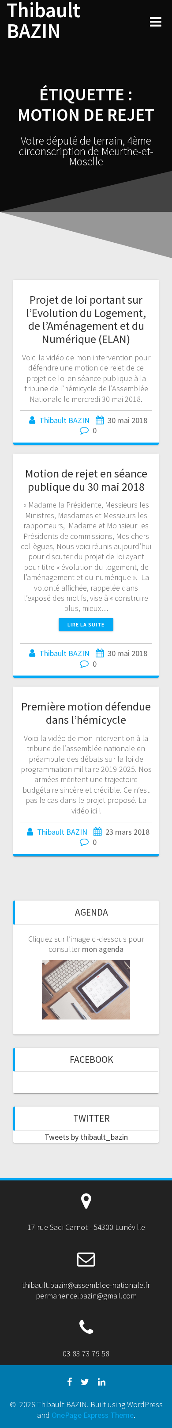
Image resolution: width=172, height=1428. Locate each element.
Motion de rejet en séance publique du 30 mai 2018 (86, 480)
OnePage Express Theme (93, 1415)
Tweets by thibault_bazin (86, 1137)
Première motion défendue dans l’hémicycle (86, 713)
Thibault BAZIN (43, 21)
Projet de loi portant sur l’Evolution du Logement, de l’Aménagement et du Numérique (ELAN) (86, 319)
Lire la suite (86, 624)
